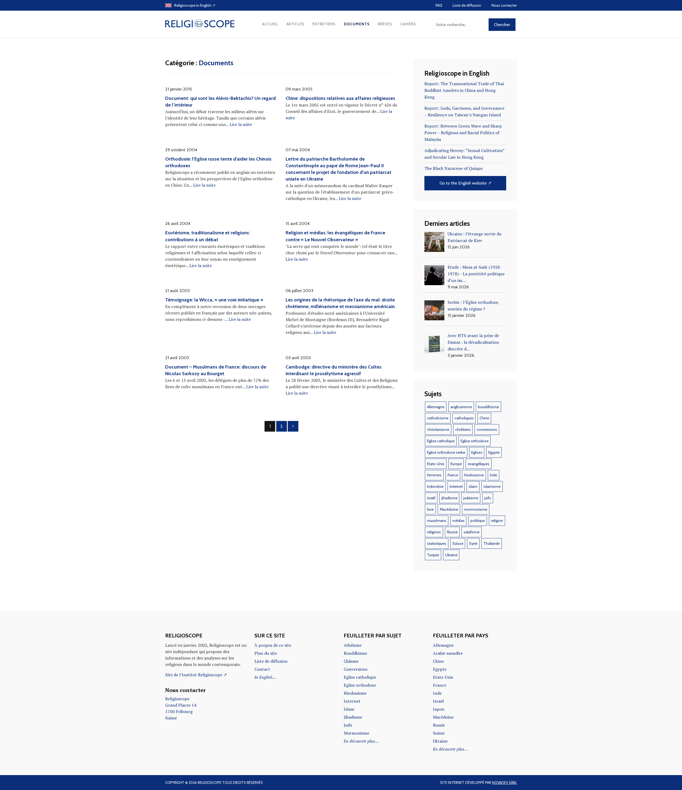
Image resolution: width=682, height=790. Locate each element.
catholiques (464, 418)
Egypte (494, 452)
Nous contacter (504, 5)
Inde (493, 475)
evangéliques (478, 463)
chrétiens (463, 429)
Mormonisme (356, 733)
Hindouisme (355, 693)
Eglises (476, 452)
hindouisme (474, 475)
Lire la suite (241, 124)
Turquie (433, 554)
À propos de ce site (272, 645)
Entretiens (324, 24)
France (453, 475)
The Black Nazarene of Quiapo (453, 168)
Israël (431, 498)
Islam (349, 709)
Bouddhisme (355, 653)
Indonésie (435, 486)
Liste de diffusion (467, 5)
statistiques (436, 543)
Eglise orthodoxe (475, 441)
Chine (484, 418)
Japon (438, 709)
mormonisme (475, 509)
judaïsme (470, 498)
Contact (262, 669)
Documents (357, 24)
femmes (434, 475)
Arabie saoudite (448, 653)
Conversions (355, 669)
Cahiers (408, 24)
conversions (487, 429)
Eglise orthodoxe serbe (446, 452)
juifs (487, 498)
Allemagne (435, 406)
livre (430, 509)
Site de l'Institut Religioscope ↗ (196, 675)
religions (434, 532)
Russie (452, 532)
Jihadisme (353, 717)
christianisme (438, 429)
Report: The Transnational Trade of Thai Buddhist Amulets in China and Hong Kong (464, 90)
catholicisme (437, 418)
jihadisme (449, 498)
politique (477, 520)
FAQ (439, 5)
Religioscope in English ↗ (195, 5)
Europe (456, 463)
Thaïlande (492, 543)
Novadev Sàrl (504, 782)
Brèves (385, 24)
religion (497, 520)
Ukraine (451, 554)
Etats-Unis (435, 463)
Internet (456, 486)
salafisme (472, 532)
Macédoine (449, 509)
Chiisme (351, 661)
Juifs (348, 725)
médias (458, 520)
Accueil (270, 24)
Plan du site (265, 653)
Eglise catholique (440, 441)
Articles (295, 24)
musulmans (436, 520)
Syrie (473, 543)
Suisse (457, 543)
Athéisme (353, 645)
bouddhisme (488, 406)
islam (473, 486)
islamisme (492, 486)
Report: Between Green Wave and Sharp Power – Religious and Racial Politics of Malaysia (463, 132)
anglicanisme (461, 406)
